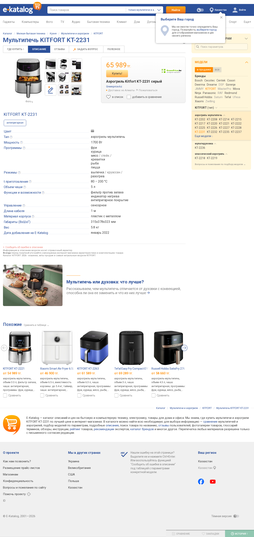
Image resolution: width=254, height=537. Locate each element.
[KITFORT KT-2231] (50, 64)
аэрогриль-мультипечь (108, 137)
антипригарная (15, 122)
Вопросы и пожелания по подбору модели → (220, 164)
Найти (176, 10)
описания (112, 425)
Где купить (15, 49)
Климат (122, 21)
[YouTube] (213, 482)
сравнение (210, 421)
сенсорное (99, 205)
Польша (73, 481)
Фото (49, 21)
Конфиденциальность (18, 481)
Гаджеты (9, 21)
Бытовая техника (98, 21)
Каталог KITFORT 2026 (14, 255)
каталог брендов (142, 429)
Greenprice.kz (114, 86)
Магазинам (10, 474)
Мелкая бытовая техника (31, 33)
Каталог (7, 33)
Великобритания (79, 468)
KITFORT (98, 33)
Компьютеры (30, 21)
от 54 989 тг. (12, 373)
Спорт (233, 21)
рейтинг (75, 429)
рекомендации (104, 429)
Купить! (117, 73)
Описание (39, 49)
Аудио (76, 21)
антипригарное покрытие (109, 200)
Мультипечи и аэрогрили (75, 33)
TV (62, 21)
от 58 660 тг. (160, 373)
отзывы (163, 425)
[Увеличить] (28, 78)
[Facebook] (201, 482)
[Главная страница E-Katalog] (22, 10)
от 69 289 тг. (123, 373)
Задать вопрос (88, 49)
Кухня (53, 33)
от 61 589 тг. (86, 373)
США (71, 474)
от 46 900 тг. (49, 373)
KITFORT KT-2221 (14, 368)
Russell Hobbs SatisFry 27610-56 (171, 368)
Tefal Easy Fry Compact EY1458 (134, 368)
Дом (137, 21)
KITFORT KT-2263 (88, 368)
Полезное (113, 49)
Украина (73, 461)
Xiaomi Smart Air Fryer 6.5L (57, 368)
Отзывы (59, 49)
